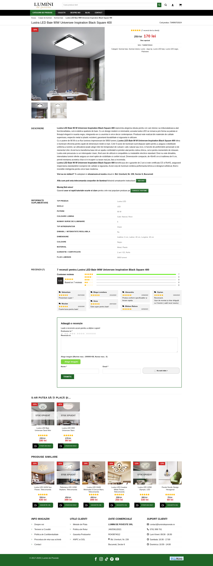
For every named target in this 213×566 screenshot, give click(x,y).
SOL (83, 539)
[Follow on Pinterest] (112, 559)
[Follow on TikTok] (106, 559)
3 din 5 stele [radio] (72, 333)
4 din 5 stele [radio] (80, 333)
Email (105, 366)
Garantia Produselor (82, 534)
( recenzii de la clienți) (150, 30)
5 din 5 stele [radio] (90, 333)
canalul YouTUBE (139, 190)
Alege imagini (71, 362)
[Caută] (166, 5)
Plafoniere (145, 51)
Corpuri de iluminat (45, 18)
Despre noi (39, 524)
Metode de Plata (80, 524)
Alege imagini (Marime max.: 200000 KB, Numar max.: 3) (84, 357)
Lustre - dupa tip (146, 49)
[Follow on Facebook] (96, 559)
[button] (172, 5)
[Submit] (159, 5)
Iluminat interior (134, 49)
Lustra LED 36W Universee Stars (68, 429)
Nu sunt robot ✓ (162, 371)
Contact (37, 544)
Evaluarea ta (66, 331)
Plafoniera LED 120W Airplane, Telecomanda (68, 488)
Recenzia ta (66, 335)
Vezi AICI (141, 180)
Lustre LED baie (159, 49)
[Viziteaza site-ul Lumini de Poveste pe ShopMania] (177, 558)
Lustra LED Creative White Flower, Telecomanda (119, 489)
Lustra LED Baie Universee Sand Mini (43, 429)
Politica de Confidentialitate (46, 534)
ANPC (76, 539)
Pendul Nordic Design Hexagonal (170, 488)
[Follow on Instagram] (101, 559)
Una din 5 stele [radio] (61, 333)
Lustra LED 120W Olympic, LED (145, 488)
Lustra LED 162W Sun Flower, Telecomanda (43, 488)
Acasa (33, 18)
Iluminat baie (58, 18)
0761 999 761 (155, 529)
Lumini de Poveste (50, 558)
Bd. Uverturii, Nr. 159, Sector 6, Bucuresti (134, 174)
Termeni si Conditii (42, 529)
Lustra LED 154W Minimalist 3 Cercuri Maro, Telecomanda (94, 489)
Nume (64, 366)
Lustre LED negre (172, 49)
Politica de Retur (80, 529)
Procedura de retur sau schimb (47, 539)
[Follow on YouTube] (117, 559)
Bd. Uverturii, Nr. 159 (119, 539)
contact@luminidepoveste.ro (162, 524)
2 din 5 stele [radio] (65, 333)
